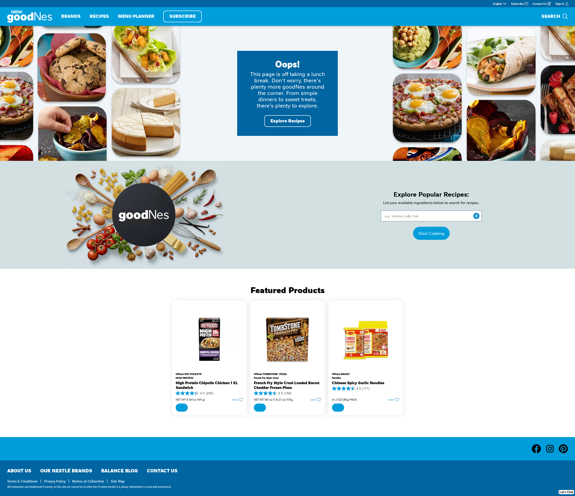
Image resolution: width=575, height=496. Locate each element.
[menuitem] (71, 16)
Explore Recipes (287, 121)
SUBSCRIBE (182, 16)
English (497, 3)
